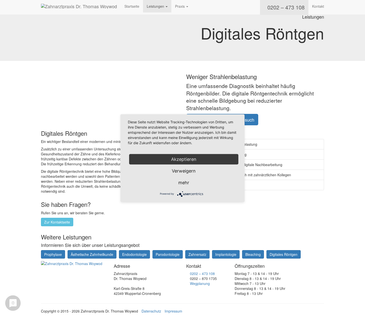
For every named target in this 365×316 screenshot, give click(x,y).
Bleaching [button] (253, 254)
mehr (183, 182)
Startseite (131, 6)
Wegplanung (200, 283)
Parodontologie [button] (168, 254)
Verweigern (184, 170)
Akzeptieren (183, 159)
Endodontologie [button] (134, 254)
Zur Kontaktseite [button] (57, 222)
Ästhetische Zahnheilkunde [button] (92, 254)
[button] (319, 46)
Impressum (173, 311)
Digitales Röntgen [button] (283, 254)
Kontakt (318, 6)
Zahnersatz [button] (197, 254)
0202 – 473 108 (202, 273)
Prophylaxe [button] (53, 254)
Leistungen (156, 6)
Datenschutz (151, 311)
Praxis (180, 6)
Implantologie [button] (225, 254)
